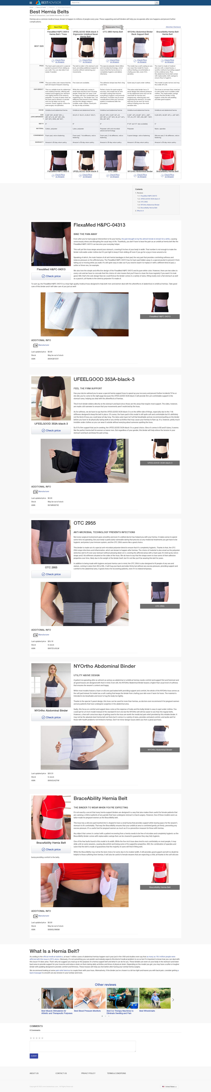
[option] (56, 1001)
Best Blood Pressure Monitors (87, 1011)
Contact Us (61, 1073)
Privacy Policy (88, 1073)
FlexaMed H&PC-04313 (149, 196)
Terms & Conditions (116, 1073)
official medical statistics (53, 957)
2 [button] (105, 1016)
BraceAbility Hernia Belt (149, 208)
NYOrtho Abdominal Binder (150, 205)
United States (170, 1086)
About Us (34, 1073)
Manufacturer (43, 345)
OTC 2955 (144, 202)
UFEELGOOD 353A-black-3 (150, 199)
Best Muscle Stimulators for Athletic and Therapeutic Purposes (56, 1012)
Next (173, 1000)
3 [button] (109, 1016)
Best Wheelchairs (147, 1011)
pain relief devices (63, 970)
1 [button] (102, 1016)
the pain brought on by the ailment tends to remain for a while (146, 239)
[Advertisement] (53, 200)
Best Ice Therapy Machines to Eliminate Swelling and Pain (120, 1012)
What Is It (140, 211)
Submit (34, 1056)
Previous (38, 1000)
